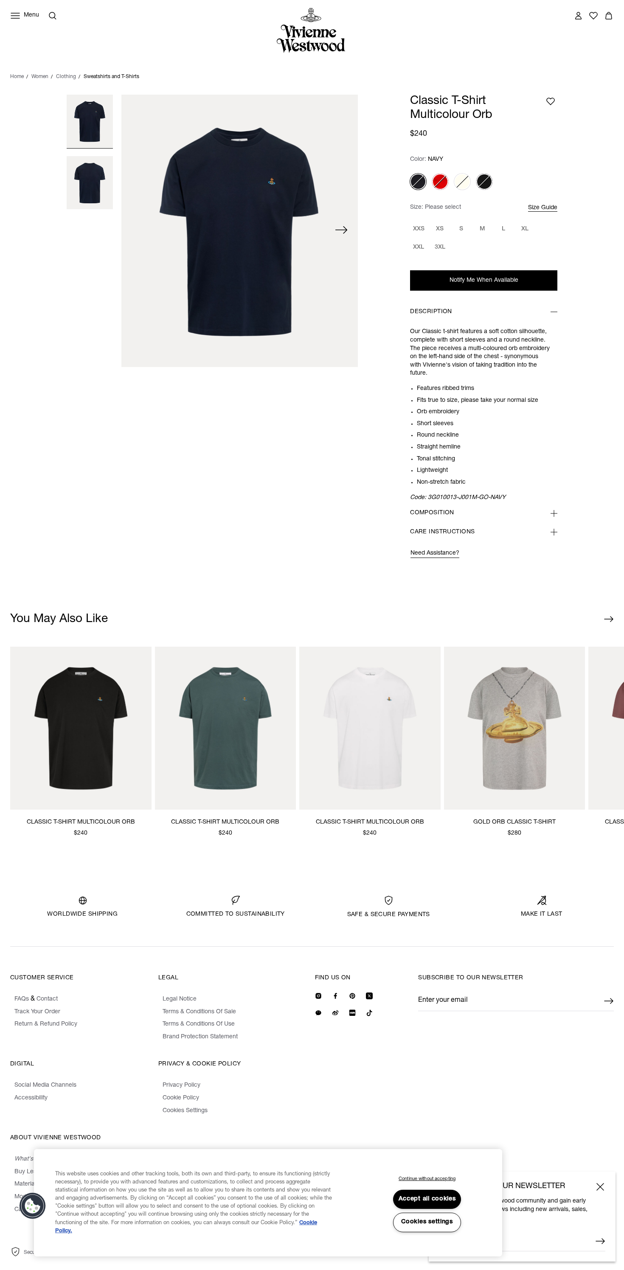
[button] (32, 1206)
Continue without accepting (427, 1179)
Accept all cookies (427, 1199)
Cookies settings (427, 1222)
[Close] (600, 1187)
